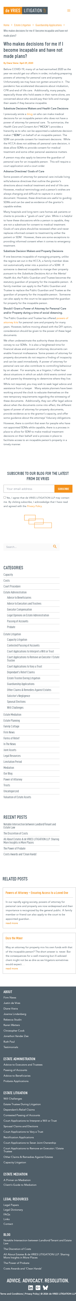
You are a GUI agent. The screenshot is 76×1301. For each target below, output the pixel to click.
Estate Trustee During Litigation (23, 678)
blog (30, 114)
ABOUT (8, 992)
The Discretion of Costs (16, 833)
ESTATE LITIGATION (16, 1093)
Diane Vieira (11, 1009)
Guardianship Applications (20, 684)
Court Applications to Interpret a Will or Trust (30, 651)
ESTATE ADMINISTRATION (19, 1059)
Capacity (8, 574)
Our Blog (8, 773)
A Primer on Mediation (17, 1180)
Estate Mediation (12, 714)
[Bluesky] (45, 1287)
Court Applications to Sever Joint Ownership (30, 1143)
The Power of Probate (14, 848)
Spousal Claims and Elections (21, 1126)
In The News (10, 744)
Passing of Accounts (17, 621)
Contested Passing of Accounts (23, 645)
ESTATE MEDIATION (16, 1174)
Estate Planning (12, 720)
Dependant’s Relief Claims (21, 672)
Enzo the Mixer (14, 938)
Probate (11, 627)
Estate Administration (15, 592)
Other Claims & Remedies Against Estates (29, 689)
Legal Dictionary (13, 1210)
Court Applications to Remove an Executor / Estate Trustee (33, 658)
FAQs (7, 1215)
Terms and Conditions (11, 1294)
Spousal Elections (16, 701)
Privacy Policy (34, 506)
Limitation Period (13, 761)
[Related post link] (12, 923)
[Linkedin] (30, 1287)
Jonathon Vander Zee (16, 1036)
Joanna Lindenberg (15, 1014)
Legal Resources (12, 755)
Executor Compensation (19, 609)
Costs (7, 580)
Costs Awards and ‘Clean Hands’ (20, 854)
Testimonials (11, 1047)
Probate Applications (16, 1081)
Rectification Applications (19, 1137)
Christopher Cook (14, 1031)
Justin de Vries (12, 1003)
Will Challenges (15, 707)
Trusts (7, 785)
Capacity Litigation (17, 639)
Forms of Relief (11, 738)
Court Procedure (12, 586)
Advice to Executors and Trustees (24, 603)
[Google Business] (38, 1287)
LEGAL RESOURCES (16, 1199)
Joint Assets (10, 750)
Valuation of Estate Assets (17, 797)
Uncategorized (11, 791)
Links (7, 1219)
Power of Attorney (13, 779)
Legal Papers (11, 1205)
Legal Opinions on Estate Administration (28, 615)
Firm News (9, 732)
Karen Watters (12, 1025)
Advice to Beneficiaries (19, 597)
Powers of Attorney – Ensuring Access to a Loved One (37, 892)
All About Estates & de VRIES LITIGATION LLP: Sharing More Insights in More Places (31, 840)
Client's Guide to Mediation (20, 1185)
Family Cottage (11, 726)
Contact (8, 1224)
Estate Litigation (12, 634)
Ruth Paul (9, 1042)
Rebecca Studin (13, 1020)
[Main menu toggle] (68, 10)
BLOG (7, 1235)
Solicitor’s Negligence (18, 695)
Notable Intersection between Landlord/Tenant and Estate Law (30, 826)
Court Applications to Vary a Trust (24, 666)
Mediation (9, 767)
